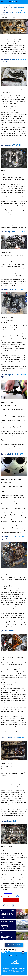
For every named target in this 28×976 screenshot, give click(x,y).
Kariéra (14, 961)
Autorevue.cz (8, 893)
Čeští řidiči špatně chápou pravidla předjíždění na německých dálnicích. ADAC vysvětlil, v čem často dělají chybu (8, 937)
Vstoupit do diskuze (11, 900)
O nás (14, 964)
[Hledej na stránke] (26, 2)
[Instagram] (3, 952)
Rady (6, 5)
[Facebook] (8, 952)
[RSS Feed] (5, 952)
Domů (2, 5)
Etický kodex (14, 963)
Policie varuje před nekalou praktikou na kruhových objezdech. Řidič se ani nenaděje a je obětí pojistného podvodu (7, 927)
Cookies (14, 962)
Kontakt (14, 959)
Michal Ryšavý (4, 17)
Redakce (14, 960)
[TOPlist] (2, 975)
